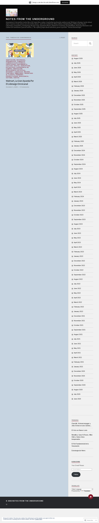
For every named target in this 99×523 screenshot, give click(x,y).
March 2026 (78, 81)
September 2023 (79, 219)
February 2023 (79, 252)
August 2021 (78, 334)
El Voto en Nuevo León (79, 430)
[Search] (90, 43)
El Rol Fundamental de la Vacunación (80, 445)
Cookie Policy (38, 519)
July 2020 (77, 394)
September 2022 (79, 275)
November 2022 (79, 265)
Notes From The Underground (30, 19)
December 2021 (79, 316)
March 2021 (78, 357)
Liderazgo (19, 72)
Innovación (17, 69)
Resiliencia (23, 76)
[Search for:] (82, 43)
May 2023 (77, 238)
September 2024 (79, 164)
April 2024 (77, 187)
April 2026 (77, 77)
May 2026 (77, 72)
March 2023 (78, 247)
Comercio (21, 61)
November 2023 (79, 210)
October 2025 (78, 104)
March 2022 (78, 302)
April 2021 (77, 353)
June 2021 (77, 343)
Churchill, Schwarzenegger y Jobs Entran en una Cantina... (82, 424)
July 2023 (77, 229)
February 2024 (79, 196)
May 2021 (77, 348)
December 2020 (79, 371)
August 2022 (78, 279)
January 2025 (78, 146)
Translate (87, 491)
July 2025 (77, 118)
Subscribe (76, 461)
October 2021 (78, 325)
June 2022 (77, 288)
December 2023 (79, 205)
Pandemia (19, 74)
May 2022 (77, 293)
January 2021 (78, 366)
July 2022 (77, 284)
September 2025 (79, 109)
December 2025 (79, 95)
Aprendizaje (11, 61)
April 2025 (77, 132)
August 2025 (78, 113)
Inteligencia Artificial (15, 70)
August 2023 (78, 224)
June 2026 (77, 67)
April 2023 (77, 242)
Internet (10, 72)
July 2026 (77, 63)
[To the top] (90, 496)
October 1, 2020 (12, 87)
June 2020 (77, 399)
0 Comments (24, 87)
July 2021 (77, 339)
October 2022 (78, 270)
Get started (65, 2)
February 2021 (79, 362)
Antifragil (20, 60)
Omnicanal (19, 73)
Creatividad (11, 64)
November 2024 (79, 155)
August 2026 (78, 58)
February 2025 (79, 141)
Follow (76, 474)
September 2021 (79, 330)
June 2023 (77, 233)
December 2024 (79, 150)
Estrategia (10, 67)
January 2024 (78, 201)
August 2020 (78, 389)
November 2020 (79, 376)
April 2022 (77, 298)
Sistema (9, 77)
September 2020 (79, 385)
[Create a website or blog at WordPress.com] (6, 504)
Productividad (12, 76)
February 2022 (79, 307)
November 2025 (79, 100)
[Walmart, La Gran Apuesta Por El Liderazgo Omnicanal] (20, 50)
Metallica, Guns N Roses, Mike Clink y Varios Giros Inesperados (82, 437)
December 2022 (79, 261)
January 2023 (78, 256)
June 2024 (77, 178)
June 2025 (77, 123)
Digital (17, 66)
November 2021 (79, 321)
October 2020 (78, 380)
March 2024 (78, 192)
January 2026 (78, 90)
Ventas (16, 77)
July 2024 (77, 173)
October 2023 (78, 215)
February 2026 (79, 86)
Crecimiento (22, 64)
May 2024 (77, 182)
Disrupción (25, 66)
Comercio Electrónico (15, 63)
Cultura (9, 66)
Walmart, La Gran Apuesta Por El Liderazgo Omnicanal (20, 82)
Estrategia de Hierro (78, 450)
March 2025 (78, 136)
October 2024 (78, 159)
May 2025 (77, 127)
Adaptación (10, 60)
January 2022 (78, 311)
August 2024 (78, 169)
